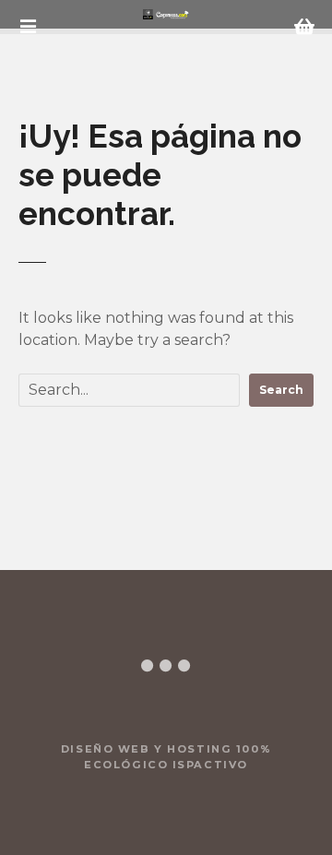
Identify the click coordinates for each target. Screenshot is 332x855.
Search (281, 390)
